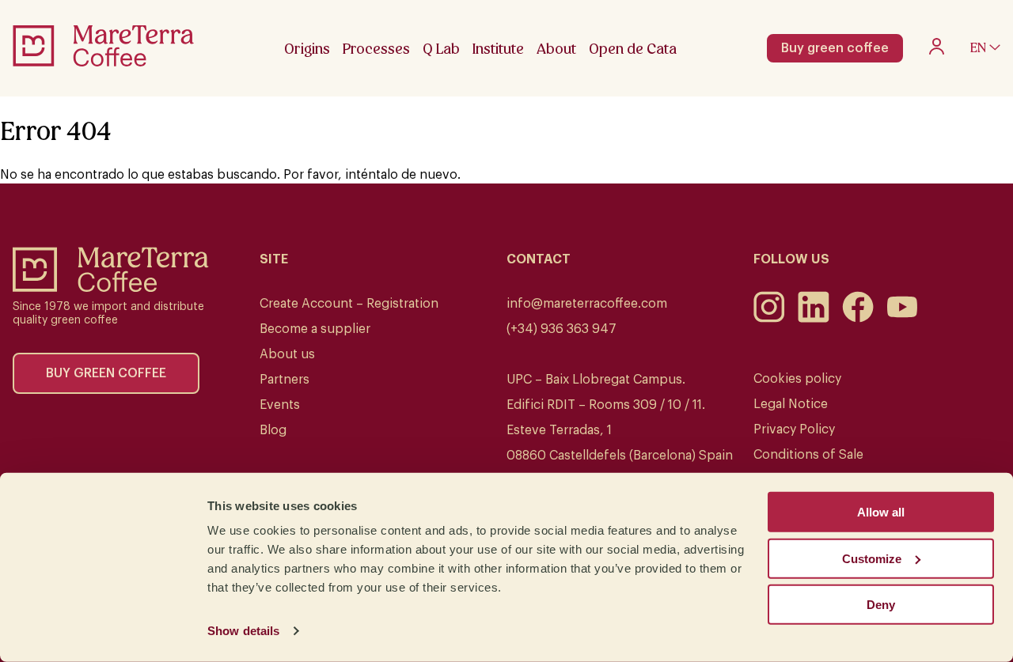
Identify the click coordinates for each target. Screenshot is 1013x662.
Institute (498, 49)
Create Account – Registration (349, 303)
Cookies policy (797, 379)
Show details (243, 630)
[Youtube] (902, 318)
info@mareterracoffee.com (586, 303)
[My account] (936, 50)
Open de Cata (633, 49)
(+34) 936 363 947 (561, 329)
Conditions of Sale (808, 454)
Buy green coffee (835, 48)
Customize (871, 558)
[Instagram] (769, 318)
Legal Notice (790, 404)
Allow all (881, 512)
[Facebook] (858, 318)
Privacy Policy (794, 429)
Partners (284, 379)
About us (287, 354)
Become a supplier (315, 329)
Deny (881, 604)
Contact (538, 259)
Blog (273, 430)
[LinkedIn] (813, 318)
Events (280, 405)
